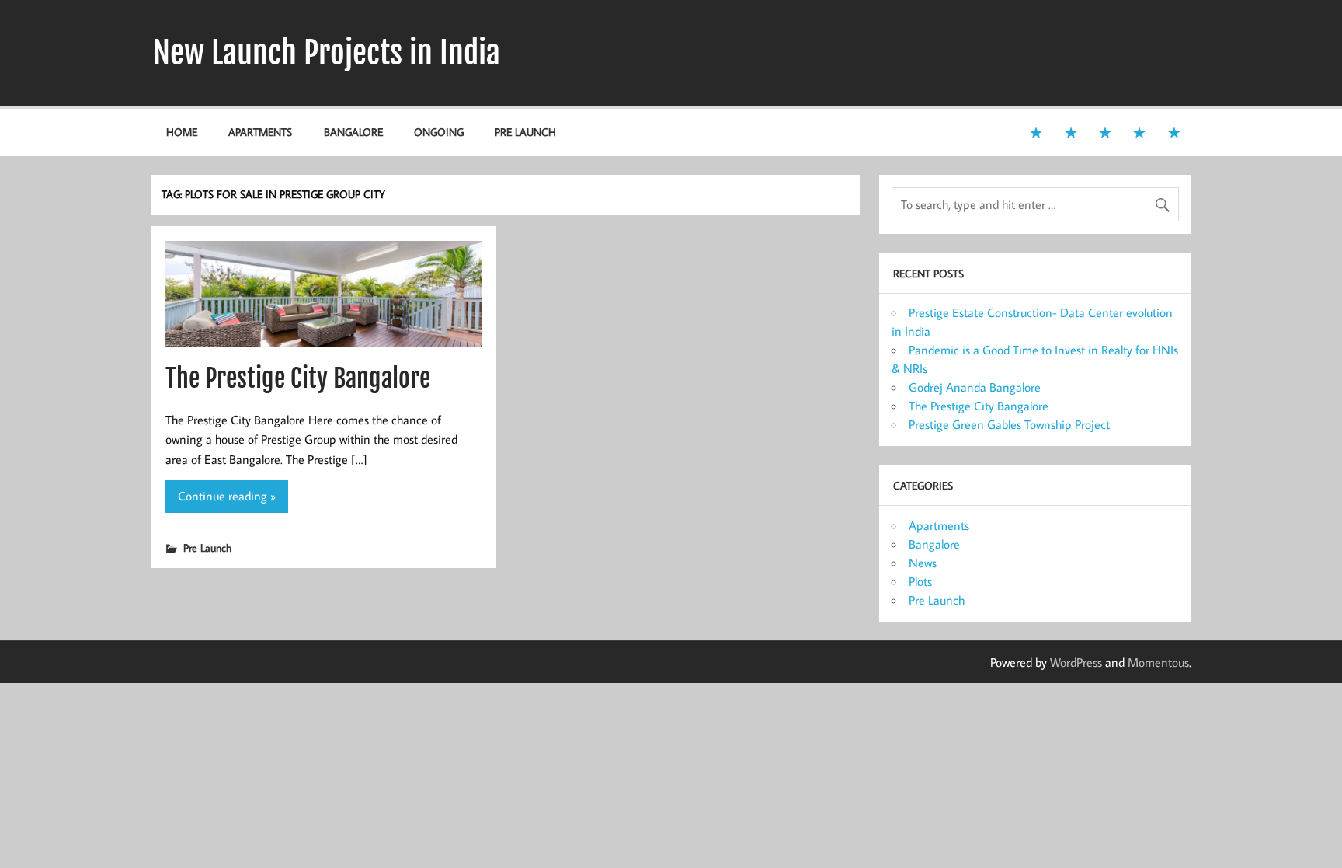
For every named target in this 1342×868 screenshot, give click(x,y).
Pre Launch (525, 131)
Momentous (1158, 662)
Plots (920, 581)
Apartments (260, 131)
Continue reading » (227, 496)
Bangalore (353, 131)
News (923, 562)
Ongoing (439, 131)
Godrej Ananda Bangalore (975, 387)
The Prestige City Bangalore (297, 378)
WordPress (1076, 662)
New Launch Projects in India (326, 52)
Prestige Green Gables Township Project (1009, 424)
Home (181, 131)
